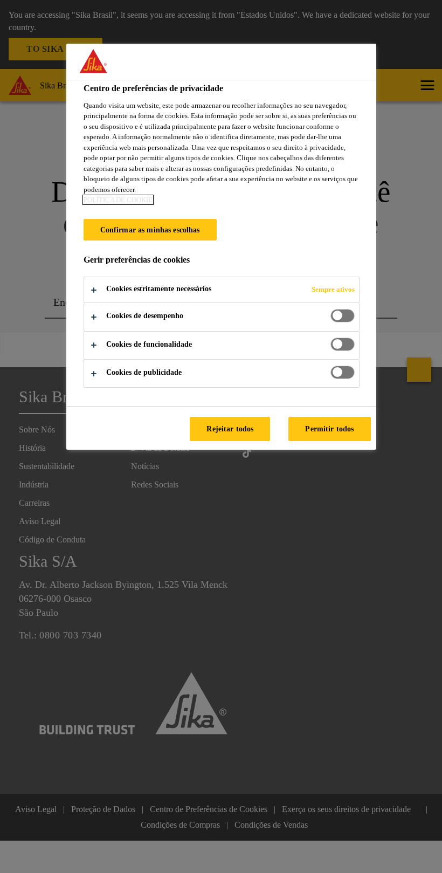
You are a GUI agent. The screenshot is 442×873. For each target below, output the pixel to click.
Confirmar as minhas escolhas (150, 229)
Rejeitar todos (229, 428)
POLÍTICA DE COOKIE (118, 200)
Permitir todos (329, 428)
